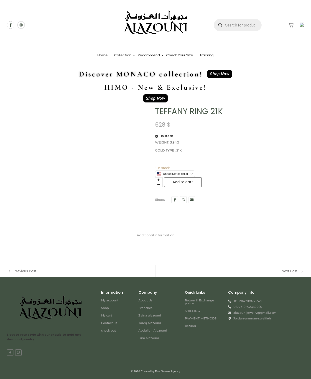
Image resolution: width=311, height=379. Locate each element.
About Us (145, 300)
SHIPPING (192, 311)
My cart (106, 315)
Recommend (149, 55)
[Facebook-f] (10, 25)
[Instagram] (21, 25)
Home (102, 55)
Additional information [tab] (155, 235)
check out (108, 330)
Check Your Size (179, 55)
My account (109, 300)
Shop (105, 308)
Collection (122, 55)
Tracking (206, 55)
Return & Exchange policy (199, 301)
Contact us (109, 323)
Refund (190, 326)
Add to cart (183, 182)
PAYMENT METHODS (201, 318)
